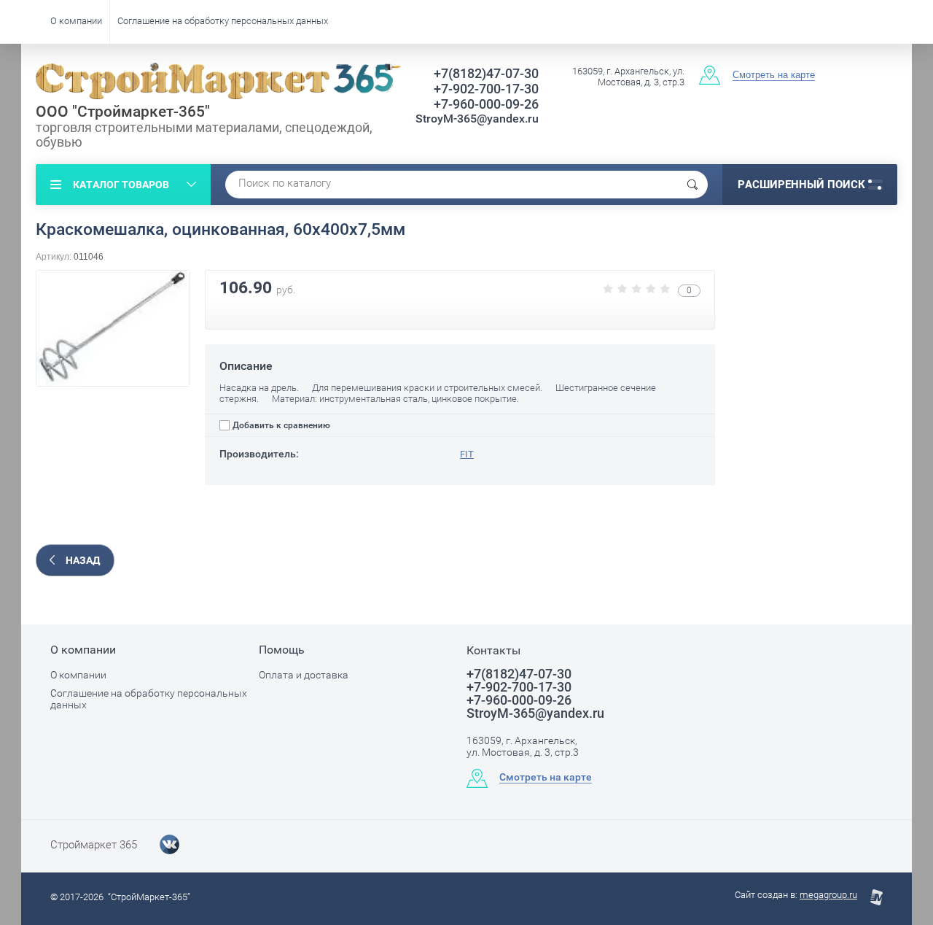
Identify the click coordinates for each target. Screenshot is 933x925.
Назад (83, 560)
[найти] (692, 184)
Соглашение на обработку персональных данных (222, 20)
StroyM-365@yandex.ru (477, 118)
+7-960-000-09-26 (486, 104)
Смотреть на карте (774, 74)
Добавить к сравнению (280, 425)
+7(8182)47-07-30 (486, 73)
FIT (467, 454)
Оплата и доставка (303, 675)
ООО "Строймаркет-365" (123, 111)
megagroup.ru (828, 894)
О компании (76, 20)
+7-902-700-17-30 (486, 88)
